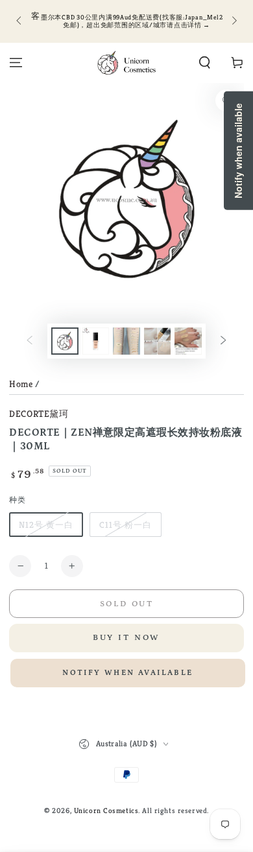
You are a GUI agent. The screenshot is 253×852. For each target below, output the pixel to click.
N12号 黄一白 (46, 524)
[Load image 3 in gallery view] (126, 341)
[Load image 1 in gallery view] (64, 341)
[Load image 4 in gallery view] (157, 341)
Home (20, 384)
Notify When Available (127, 673)
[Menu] (16, 63)
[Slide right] (233, 21)
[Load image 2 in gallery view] (96, 341)
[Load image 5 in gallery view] (188, 341)
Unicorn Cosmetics (106, 810)
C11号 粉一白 (125, 524)
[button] (205, 63)
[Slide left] (19, 21)
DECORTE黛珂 (38, 414)
